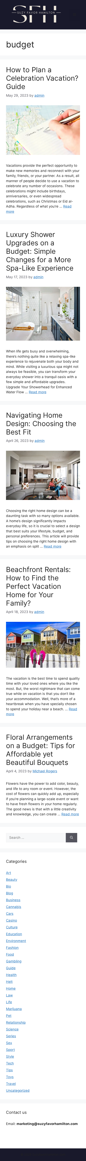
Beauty (11, 880)
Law (9, 995)
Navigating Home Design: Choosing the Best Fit (41, 423)
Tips (9, 1070)
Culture (12, 927)
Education (14, 934)
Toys (10, 1077)
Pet (8, 1016)
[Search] (71, 838)
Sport (10, 1050)
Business (13, 900)
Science (12, 1029)
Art (8, 873)
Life (9, 1002)
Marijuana (14, 1009)
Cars (9, 914)
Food (10, 954)
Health (11, 975)
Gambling (13, 961)
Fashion (12, 948)
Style (10, 1057)
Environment (16, 941)
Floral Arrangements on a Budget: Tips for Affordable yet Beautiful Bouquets (40, 750)
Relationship (16, 1023)
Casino (11, 920)
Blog (9, 893)
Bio (8, 886)
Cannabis (13, 907)
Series (11, 1036)
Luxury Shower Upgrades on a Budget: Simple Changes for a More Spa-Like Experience (39, 251)
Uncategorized (18, 1091)
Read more (37, 392)
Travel (11, 1084)
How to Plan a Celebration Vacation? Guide (42, 78)
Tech (10, 1063)
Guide (11, 968)
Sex (9, 1043)
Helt (9, 982)
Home (11, 988)
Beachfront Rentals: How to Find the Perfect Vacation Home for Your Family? (38, 586)
